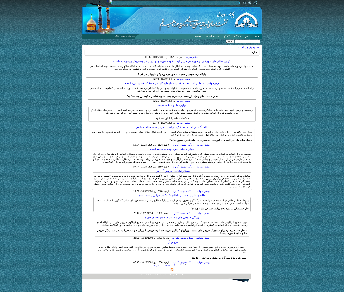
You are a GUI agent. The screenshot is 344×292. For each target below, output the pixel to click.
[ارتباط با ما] (255, 5)
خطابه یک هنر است (248, 47)
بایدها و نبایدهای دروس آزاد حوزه (172, 170)
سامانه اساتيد (212, 36)
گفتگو (227, 36)
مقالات (237, 36)
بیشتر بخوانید (191, 57)
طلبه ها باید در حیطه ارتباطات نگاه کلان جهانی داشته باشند (172, 195)
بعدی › (167, 265)
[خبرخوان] (244, 5)
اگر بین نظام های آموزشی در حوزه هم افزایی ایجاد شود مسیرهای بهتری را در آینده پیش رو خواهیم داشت (172, 61)
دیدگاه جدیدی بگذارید (183, 144)
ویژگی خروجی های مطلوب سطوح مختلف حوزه (172, 217)
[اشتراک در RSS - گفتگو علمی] (172, 270)
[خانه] (108, 1)
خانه (257, 36)
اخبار (247, 36)
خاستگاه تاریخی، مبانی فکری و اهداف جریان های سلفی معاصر (172, 127)
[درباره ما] (250, 5)
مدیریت (197, 36)
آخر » (156, 265)
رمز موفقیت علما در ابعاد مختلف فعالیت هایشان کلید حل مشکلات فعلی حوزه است (172, 83)
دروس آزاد (172, 242)
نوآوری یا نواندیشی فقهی (172, 105)
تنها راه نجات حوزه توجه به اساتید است (172, 149)
